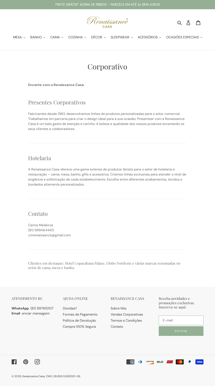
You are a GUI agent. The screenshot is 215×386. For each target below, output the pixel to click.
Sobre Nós (118, 308)
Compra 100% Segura (79, 326)
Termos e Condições (126, 320)
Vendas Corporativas (127, 314)
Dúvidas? (70, 308)
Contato (117, 326)
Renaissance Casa (33, 376)
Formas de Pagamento (80, 314)
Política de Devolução (79, 320)
